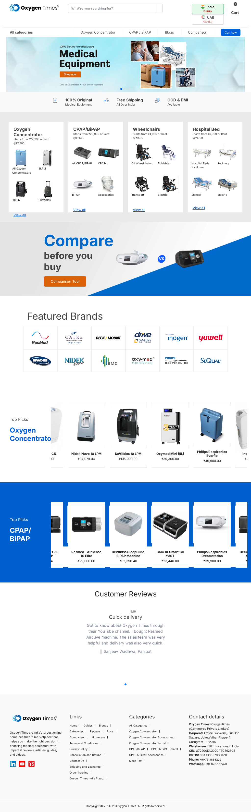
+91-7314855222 (210, 759)
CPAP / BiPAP (140, 32)
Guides (88, 725)
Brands (103, 725)
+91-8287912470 (216, 764)
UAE (208, 19)
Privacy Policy (79, 749)
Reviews (95, 731)
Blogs (169, 32)
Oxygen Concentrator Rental (147, 743)
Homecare (98, 737)
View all (19, 215)
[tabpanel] (125, 64)
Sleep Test (135, 761)
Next (183, 642)
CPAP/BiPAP (137, 749)
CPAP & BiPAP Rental (164, 749)
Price (110, 731)
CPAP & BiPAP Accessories (146, 755)
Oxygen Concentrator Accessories (151, 737)
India (209, 9)
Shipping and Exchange (85, 766)
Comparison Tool (65, 281)
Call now (231, 32)
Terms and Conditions (84, 743)
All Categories (138, 725)
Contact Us (77, 761)
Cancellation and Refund (85, 755)
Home (73, 725)
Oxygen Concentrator (97, 32)
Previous (68, 642)
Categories (77, 731)
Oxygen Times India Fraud (86, 778)
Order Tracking (79, 772)
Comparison (197, 32)
